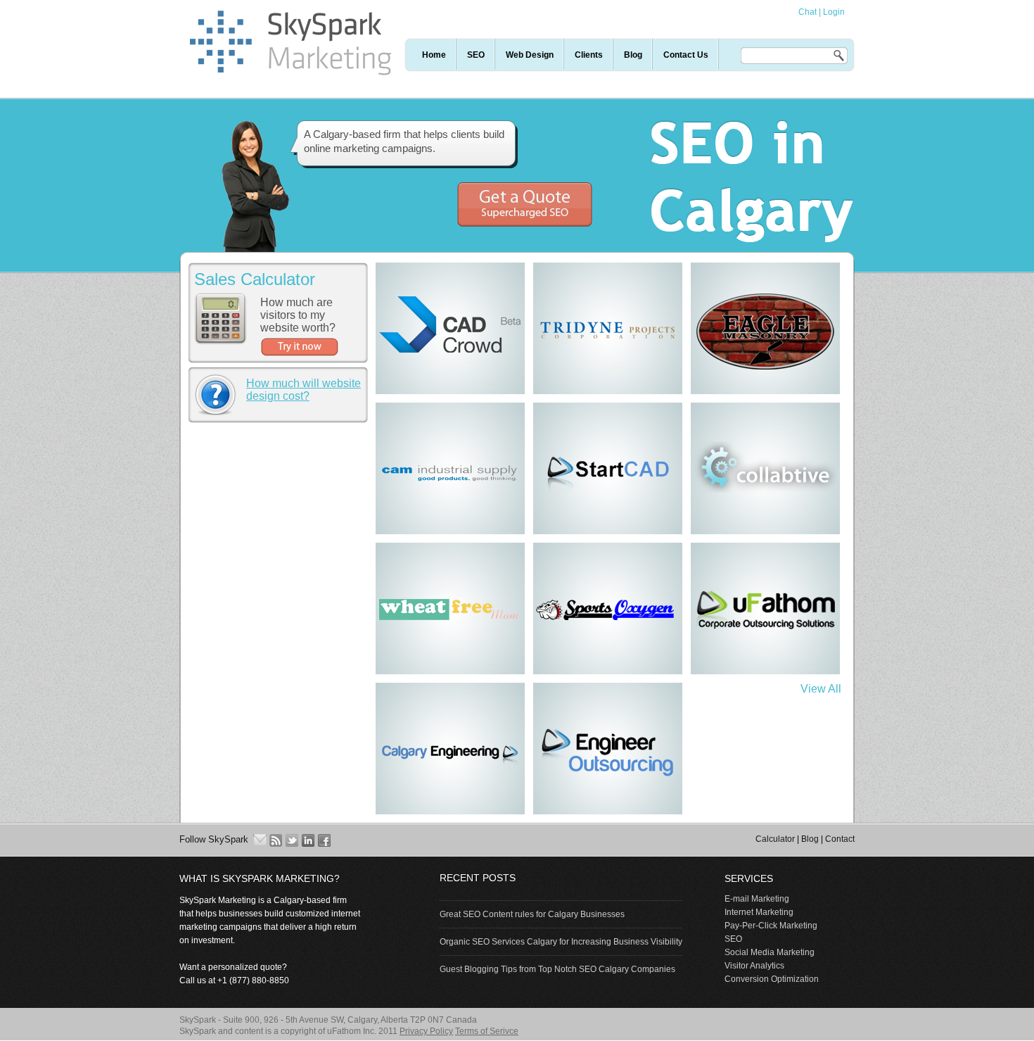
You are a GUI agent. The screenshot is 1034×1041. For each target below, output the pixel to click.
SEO (476, 55)
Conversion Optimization (772, 979)
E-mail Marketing (757, 899)
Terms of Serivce (486, 1031)
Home (434, 55)
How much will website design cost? (303, 389)
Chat (807, 12)
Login (834, 12)
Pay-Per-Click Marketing (771, 925)
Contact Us (685, 55)
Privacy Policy (426, 1031)
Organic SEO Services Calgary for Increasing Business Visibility (561, 942)
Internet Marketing (759, 912)
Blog (633, 55)
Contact (840, 839)
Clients (589, 55)
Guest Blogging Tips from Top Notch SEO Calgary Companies (557, 969)
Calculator (775, 839)
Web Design (530, 55)
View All (820, 689)
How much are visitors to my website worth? (298, 315)
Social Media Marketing (770, 952)
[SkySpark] (290, 71)
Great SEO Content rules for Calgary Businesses (532, 914)
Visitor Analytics (754, 966)
